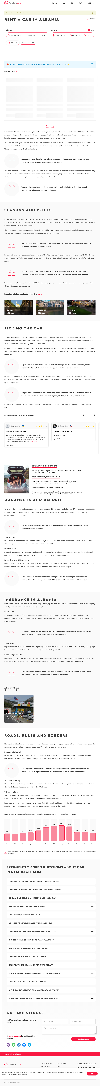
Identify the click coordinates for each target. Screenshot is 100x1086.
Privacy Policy (45, 1066)
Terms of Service (46, 1063)
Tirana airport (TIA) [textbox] (16, 35)
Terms (54, 3)
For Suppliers (61, 1063)
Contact (62, 3)
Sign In (91, 3)
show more (33, 441)
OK (92, 1074)
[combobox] (17, 35)
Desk (58, 1066)
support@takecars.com (86, 1064)
